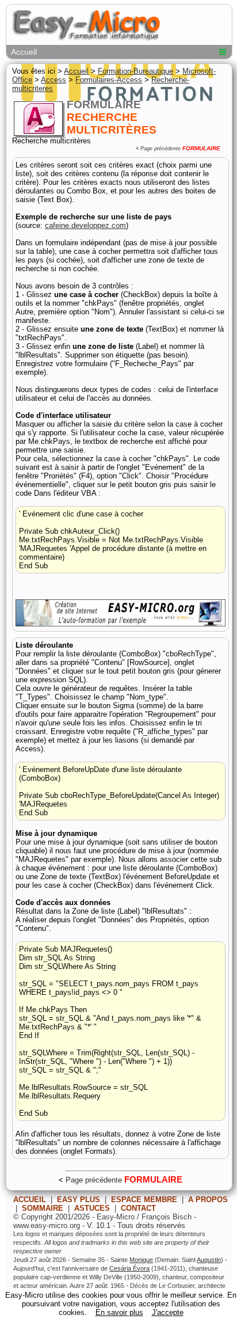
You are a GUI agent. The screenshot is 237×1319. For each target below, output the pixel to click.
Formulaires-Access (108, 79)
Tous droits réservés (151, 1225)
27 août (96, 1285)
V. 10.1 (98, 1225)
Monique (141, 1259)
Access (53, 79)
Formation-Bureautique (135, 71)
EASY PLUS (78, 1199)
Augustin (209, 1259)
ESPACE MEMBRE (144, 1199)
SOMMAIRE (42, 1208)
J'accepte (168, 1312)
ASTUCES (92, 1208)
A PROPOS (208, 1199)
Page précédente (160, 148)
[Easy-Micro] (120, 623)
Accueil (24, 51)
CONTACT (138, 1208)
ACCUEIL (29, 1199)
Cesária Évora (129, 1268)
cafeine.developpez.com (85, 225)
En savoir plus (119, 1312)
